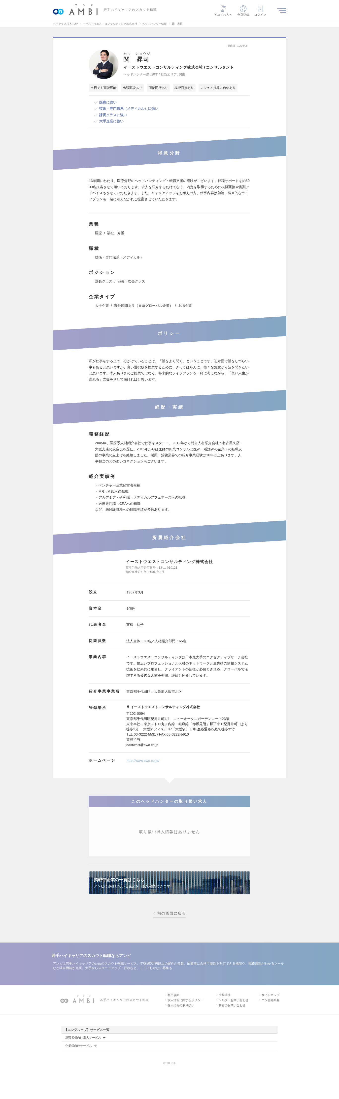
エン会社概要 (270, 1000)
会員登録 (243, 14)
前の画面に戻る (171, 913)
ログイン (260, 14)
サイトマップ (270, 995)
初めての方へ (223, 14)
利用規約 (173, 995)
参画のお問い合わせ (232, 1005)
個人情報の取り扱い (181, 1005)
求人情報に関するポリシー (185, 1000)
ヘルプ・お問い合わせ (233, 1000)
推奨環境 (225, 995)
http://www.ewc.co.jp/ (143, 761)
